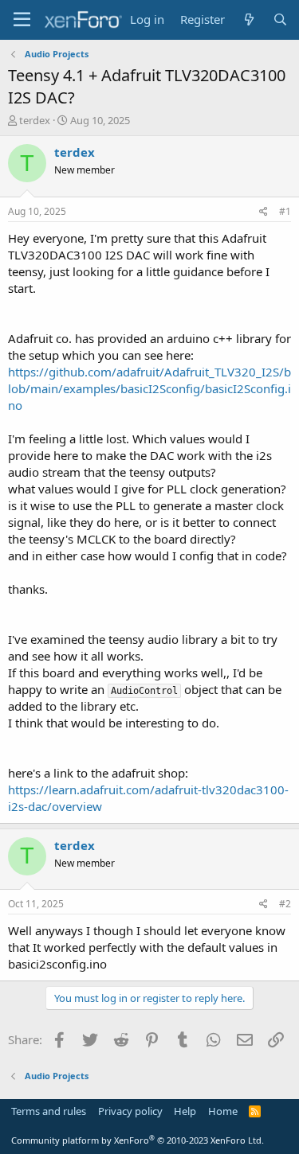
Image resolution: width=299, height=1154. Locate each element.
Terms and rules (48, 1111)
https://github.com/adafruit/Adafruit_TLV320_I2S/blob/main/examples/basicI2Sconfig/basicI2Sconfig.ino (149, 388)
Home (223, 1111)
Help (185, 1111)
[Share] (263, 212)
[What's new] (248, 19)
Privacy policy (130, 1111)
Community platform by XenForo (137, 1140)
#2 (285, 903)
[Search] (280, 19)
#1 (285, 211)
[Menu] (22, 20)
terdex (34, 120)
